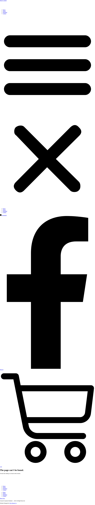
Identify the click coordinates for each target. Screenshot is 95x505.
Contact (4, 13)
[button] (47, 111)
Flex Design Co (13, 503)
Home (4, 9)
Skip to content (3, 0)
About (4, 11)
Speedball (5, 12)
